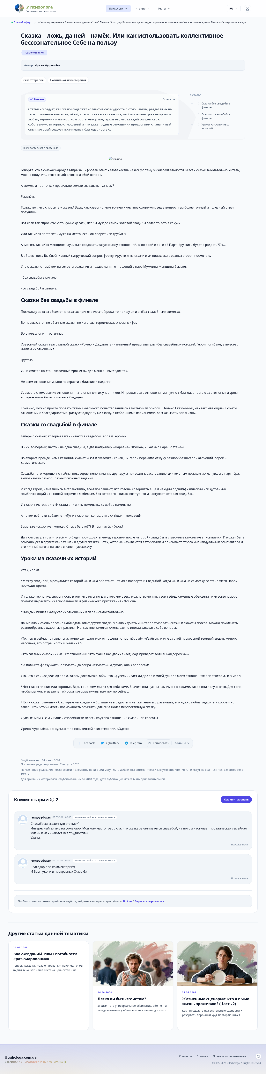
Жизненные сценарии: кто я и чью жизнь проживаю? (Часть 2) (215, 1001)
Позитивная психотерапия (68, 80)
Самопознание (35, 52)
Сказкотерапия (33, 80)
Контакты (185, 1056)
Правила (202, 1056)
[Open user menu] (247, 8)
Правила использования (229, 1056)
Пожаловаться (239, 844)
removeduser (41, 817)
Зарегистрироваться (149, 901)
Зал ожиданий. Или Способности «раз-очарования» (45, 956)
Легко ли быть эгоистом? (122, 998)
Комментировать (236, 799)
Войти (128, 901)
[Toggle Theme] (258, 1056)
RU (231, 8)
